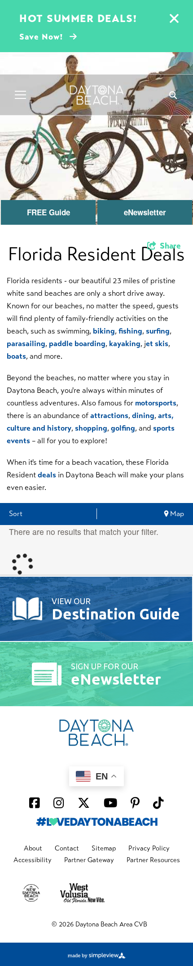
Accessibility (32, 860)
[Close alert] (174, 20)
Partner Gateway (89, 860)
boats (16, 356)
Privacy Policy (149, 848)
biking (104, 331)
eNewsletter (145, 212)
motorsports (155, 403)
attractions (109, 415)
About (33, 848)
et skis (157, 343)
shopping (91, 428)
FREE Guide (48, 212)
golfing (123, 428)
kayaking (124, 343)
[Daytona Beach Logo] (96, 95)
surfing (158, 331)
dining (143, 415)
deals (47, 475)
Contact (67, 848)
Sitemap (104, 848)
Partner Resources (153, 860)
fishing (130, 331)
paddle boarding (77, 343)
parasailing (26, 343)
